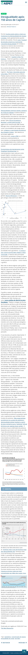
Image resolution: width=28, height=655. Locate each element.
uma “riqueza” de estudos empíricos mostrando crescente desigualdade (14, 42)
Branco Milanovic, (11, 196)
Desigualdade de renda (7, 638)
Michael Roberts (11, 26)
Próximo (23, 643)
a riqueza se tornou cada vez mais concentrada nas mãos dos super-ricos (13, 571)
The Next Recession (7, 628)
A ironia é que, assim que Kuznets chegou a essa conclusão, (13, 252)
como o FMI (14, 136)
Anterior (5, 643)
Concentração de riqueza (19, 637)
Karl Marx (17, 638)
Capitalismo (7, 637)
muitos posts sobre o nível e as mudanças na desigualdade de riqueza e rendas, (13, 36)
